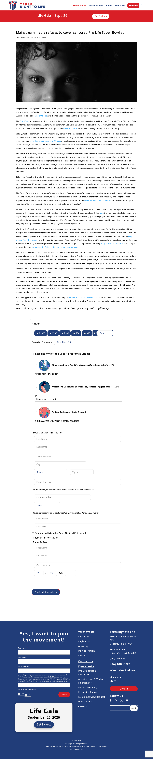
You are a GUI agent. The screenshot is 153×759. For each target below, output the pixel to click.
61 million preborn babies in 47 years (45, 141)
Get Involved (96, 5)
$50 (77, 333)
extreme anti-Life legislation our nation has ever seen (54, 247)
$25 (88, 333)
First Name (23, 648)
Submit (64, 694)
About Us (119, 5)
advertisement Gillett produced (97, 200)
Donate (133, 5)
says (102, 213)
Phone (20, 676)
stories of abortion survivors (81, 297)
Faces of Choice (40, 116)
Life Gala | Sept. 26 (52, 15)
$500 (54, 333)
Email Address (24, 667)
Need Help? (79, 5)
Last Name (22, 657)
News (109, 5)
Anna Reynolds (23, 37)
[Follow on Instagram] (116, 700)
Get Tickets (101, 16)
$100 (66, 333)
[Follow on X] (121, 700)
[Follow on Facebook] (111, 700)
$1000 (41, 333)
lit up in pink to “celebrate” (112, 243)
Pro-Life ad (24, 121)
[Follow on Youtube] (127, 700)
